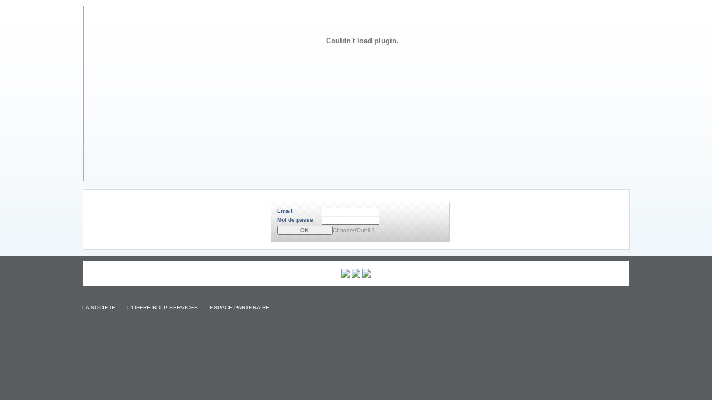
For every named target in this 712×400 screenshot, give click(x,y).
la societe (98, 307)
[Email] (352, 212)
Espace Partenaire (239, 307)
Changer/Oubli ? (354, 230)
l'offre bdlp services (162, 307)
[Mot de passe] (352, 221)
